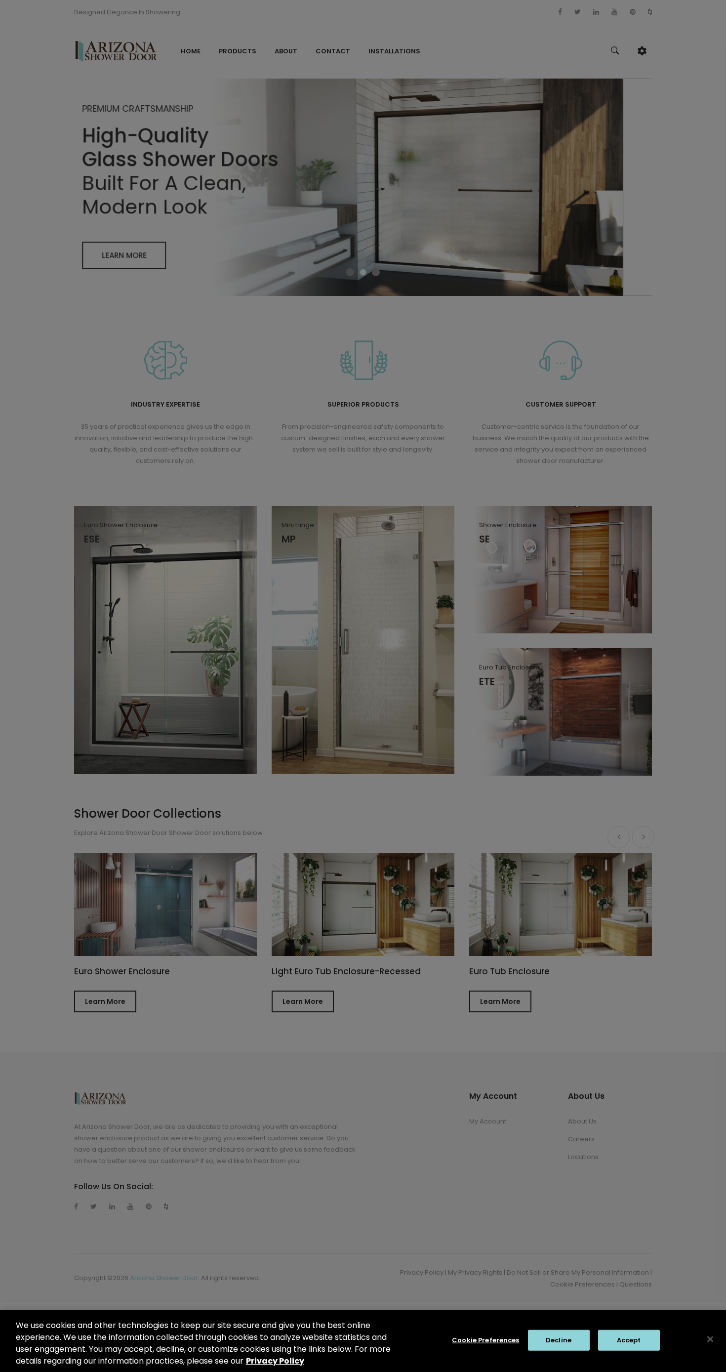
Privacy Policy (275, 1361)
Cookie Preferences (485, 1340)
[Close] (710, 1339)
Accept (629, 1340)
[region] (363, 1341)
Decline (558, 1340)
